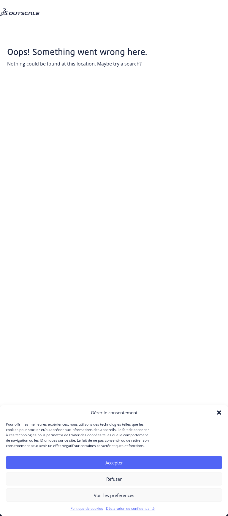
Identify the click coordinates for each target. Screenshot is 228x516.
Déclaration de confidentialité (130, 508)
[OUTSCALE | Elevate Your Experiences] (22, 7)
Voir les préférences (114, 495)
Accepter (114, 463)
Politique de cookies (86, 508)
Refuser (114, 479)
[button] (219, 413)
